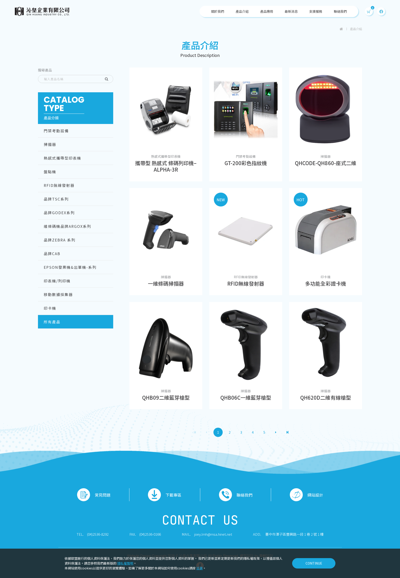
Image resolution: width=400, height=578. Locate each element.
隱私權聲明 (125, 563)
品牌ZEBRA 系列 (59, 240)
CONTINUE (314, 563)
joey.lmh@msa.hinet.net (213, 534)
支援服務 (315, 11)
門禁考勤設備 (56, 130)
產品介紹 (242, 11)
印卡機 (50, 308)
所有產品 (52, 322)
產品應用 (266, 11)
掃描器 (50, 144)
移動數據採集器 (58, 294)
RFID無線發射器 (59, 185)
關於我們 (217, 11)
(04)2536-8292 (98, 534)
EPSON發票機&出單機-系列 (70, 267)
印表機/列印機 (57, 281)
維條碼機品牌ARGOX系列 (67, 226)
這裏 (199, 568)
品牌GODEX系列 (59, 212)
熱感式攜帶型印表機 (62, 158)
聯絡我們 (340, 11)
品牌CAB (52, 253)
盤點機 (50, 171)
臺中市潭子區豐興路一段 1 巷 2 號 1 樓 (294, 534)
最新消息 (291, 11)
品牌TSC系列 (56, 199)
